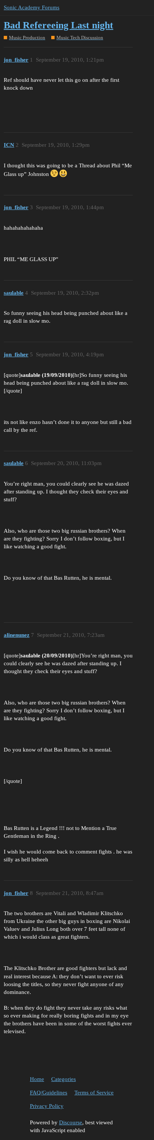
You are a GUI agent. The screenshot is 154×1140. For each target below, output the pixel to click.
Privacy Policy (47, 1106)
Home (37, 1079)
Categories (63, 1079)
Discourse (70, 1122)
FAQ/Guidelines (48, 1093)
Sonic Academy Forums (31, 7)
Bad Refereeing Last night (58, 25)
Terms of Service (94, 1093)
